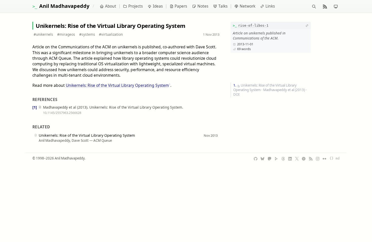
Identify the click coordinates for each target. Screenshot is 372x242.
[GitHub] (255, 158)
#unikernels (43, 34)
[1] (34, 107)
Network (247, 6)
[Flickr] (324, 158)
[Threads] (283, 158)
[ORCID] (303, 158)
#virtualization (111, 34)
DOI (236, 94)
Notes (202, 6)
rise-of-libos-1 (253, 25)
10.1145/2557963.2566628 (62, 112)
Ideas (158, 6)
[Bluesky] (262, 158)
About (110, 6)
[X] (297, 158)
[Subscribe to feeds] (324, 6)
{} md (334, 158)
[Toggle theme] (336, 6)
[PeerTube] (276, 158)
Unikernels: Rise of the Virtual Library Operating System (117, 85)
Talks (223, 6)
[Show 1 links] (306, 25)
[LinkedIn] (290, 158)
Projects (135, 6)
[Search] (314, 6)
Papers (181, 6)
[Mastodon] (269, 158)
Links (270, 6)
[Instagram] (317, 158)
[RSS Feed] (311, 158)
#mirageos (66, 34)
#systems (87, 34)
